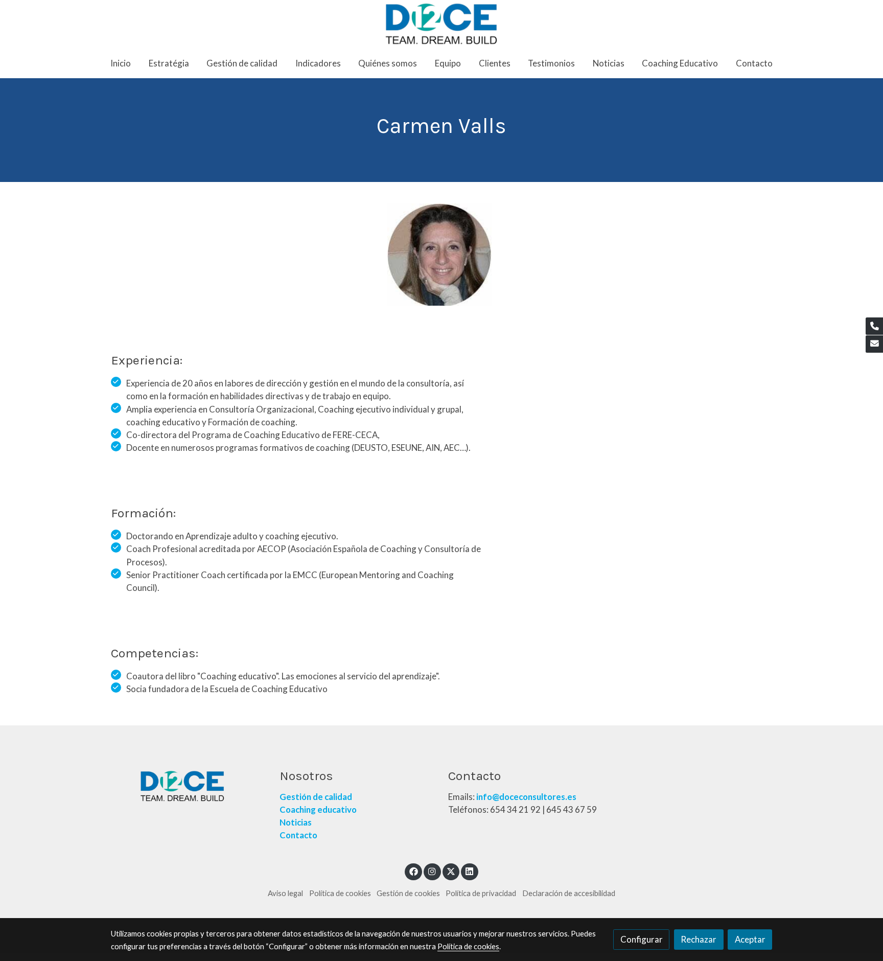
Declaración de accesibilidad (568, 893)
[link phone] (874, 326)
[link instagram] (432, 870)
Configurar (641, 939)
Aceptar (750, 939)
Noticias (296, 822)
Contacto (299, 835)
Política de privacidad (481, 893)
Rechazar (698, 939)
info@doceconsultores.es (526, 796)
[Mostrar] (439, 254)
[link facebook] (413, 870)
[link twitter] (451, 870)
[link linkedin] (469, 870)
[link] (441, 24)
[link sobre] (188, 786)
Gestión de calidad (316, 796)
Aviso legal (285, 893)
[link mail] (874, 344)
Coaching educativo (318, 809)
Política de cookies (340, 893)
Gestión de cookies (408, 893)
